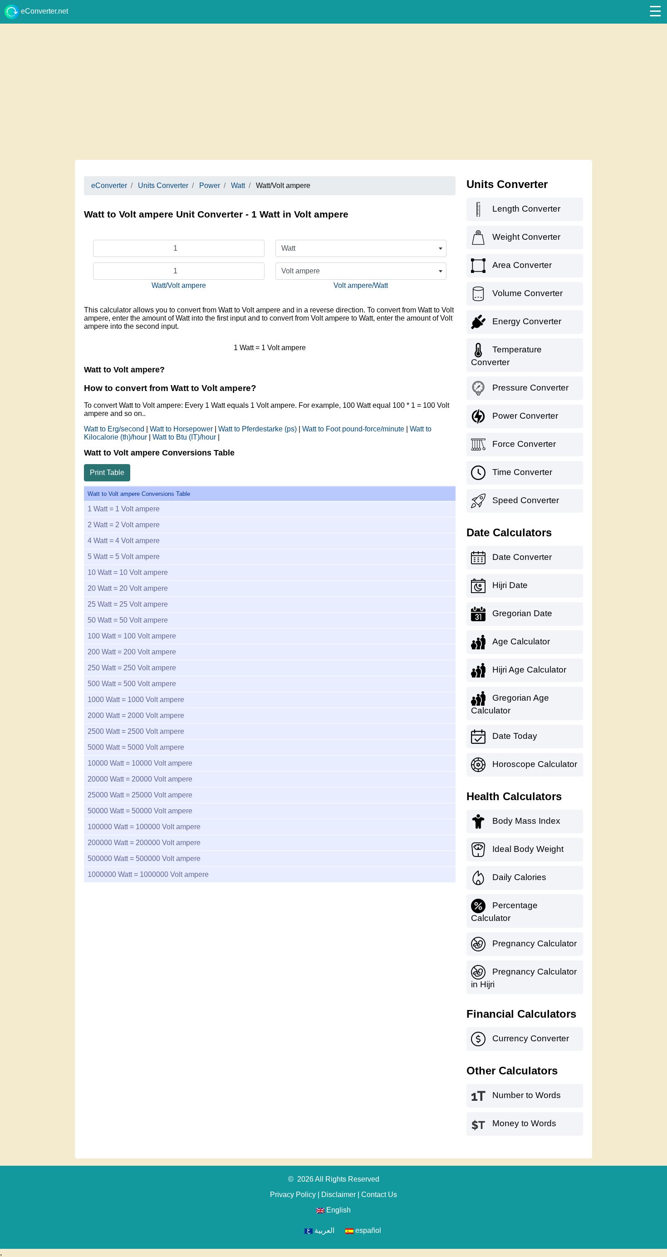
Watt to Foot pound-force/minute (354, 429)
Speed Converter (525, 500)
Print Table (107, 472)
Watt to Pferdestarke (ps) (258, 429)
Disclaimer (338, 1194)
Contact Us (379, 1194)
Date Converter (522, 557)
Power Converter (525, 416)
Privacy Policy (293, 1194)
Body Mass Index (526, 821)
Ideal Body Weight (528, 849)
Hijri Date (510, 585)
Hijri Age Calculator (529, 669)
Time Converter (522, 472)
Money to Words (524, 1123)
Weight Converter (526, 237)
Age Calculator (521, 641)
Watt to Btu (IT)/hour (185, 437)
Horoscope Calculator (534, 764)
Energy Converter (526, 321)
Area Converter (522, 265)
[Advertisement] (333, 91)
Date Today (514, 736)
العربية (323, 1230)
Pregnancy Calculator (534, 943)
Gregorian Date (522, 613)
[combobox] (361, 248)
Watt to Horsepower (182, 429)
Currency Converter (530, 1038)
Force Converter (524, 444)
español (367, 1230)
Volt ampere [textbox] (300, 271)
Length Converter (526, 208)
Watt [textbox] (288, 248)
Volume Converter (527, 293)
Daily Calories (519, 877)
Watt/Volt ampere (179, 285)
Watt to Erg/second (115, 429)
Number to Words (526, 1095)
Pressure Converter (530, 387)
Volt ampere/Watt (361, 285)
